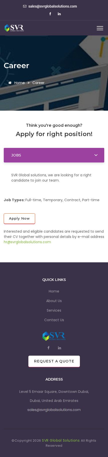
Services (54, 310)
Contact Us (54, 319)
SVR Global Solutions (61, 440)
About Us (54, 300)
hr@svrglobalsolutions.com (27, 241)
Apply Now (19, 218)
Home (19, 82)
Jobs (16, 155)
